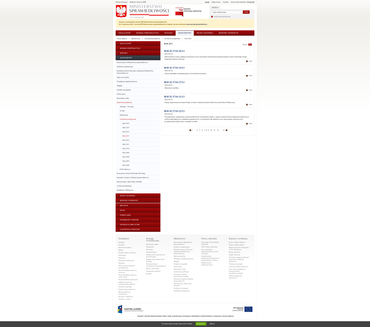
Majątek (119, 85)
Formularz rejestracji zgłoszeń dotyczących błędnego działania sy (239, 259)
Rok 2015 (126, 127)
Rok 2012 (126, 140)
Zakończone (124, 115)
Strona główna (122, 38)
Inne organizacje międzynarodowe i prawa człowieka (209, 251)
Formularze (122, 255)
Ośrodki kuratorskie (125, 287)
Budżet (121, 250)
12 (218, 130)
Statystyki (122, 258)
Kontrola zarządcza (125, 247)
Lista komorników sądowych (238, 266)
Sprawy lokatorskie (152, 268)
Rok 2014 (126, 131)
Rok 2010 (126, 148)
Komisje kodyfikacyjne (126, 260)
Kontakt (168, 33)
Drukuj (245, 44)
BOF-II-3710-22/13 (174, 111)
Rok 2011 (126, 144)
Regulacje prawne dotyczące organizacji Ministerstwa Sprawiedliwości (135, 71)
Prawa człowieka (205, 33)
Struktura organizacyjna (125, 66)
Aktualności (150, 247)
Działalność (125, 33)
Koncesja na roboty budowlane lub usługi (131, 173)
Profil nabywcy (125, 169)
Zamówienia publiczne (124, 102)
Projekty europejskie (124, 90)
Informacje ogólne (152, 244)
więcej (250, 61)
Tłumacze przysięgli (235, 264)
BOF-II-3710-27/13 (174, 82)
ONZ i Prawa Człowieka (209, 247)
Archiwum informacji (124, 186)
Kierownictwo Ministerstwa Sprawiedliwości (132, 62)
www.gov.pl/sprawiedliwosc (196, 24)
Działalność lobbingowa (125, 190)
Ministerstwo (184, 33)
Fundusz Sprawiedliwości (127, 289)
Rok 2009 (126, 152)
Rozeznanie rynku (123, 98)
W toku (122, 110)
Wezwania (149, 249)
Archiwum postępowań (128, 119)
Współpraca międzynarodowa (127, 81)
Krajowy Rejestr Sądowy (237, 242)
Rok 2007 (126, 161)
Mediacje (122, 263)
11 (214, 130)
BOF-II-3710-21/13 (174, 96)
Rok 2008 (126, 157)
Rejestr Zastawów (234, 252)
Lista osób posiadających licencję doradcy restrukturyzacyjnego (237, 271)
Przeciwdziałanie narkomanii (128, 279)
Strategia (121, 242)
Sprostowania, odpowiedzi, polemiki (129, 181)
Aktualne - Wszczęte (127, 106)
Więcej (212, 324)
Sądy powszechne (123, 77)
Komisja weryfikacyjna (147, 33)
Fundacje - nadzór (125, 299)
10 (211, 130)
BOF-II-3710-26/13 (174, 51)
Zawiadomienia (151, 252)
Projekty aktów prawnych (127, 252)
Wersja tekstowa (121, 2)
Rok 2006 (126, 165)
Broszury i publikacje (126, 296)
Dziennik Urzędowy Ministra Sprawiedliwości (133, 177)
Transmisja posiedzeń (153, 271)
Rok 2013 (126, 136)
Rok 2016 (126, 123)
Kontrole (121, 245)
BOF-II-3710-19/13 (174, 67)
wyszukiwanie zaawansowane (222, 16)
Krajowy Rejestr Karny (236, 245)
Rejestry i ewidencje (228, 33)
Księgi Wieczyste (234, 255)
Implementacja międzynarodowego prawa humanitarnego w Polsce (210, 258)
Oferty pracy (121, 94)
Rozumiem (201, 324)
